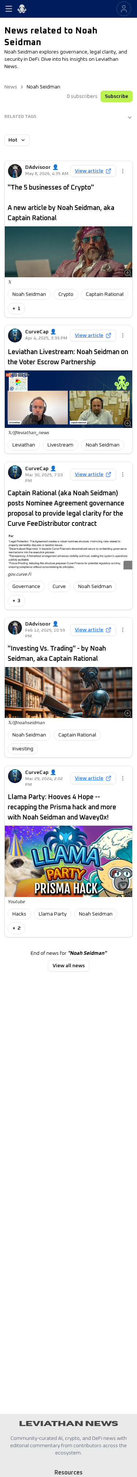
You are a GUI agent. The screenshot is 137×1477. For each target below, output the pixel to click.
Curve (59, 586)
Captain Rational (104, 294)
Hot (13, 140)
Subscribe (116, 96)
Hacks (19, 914)
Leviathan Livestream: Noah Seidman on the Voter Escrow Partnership (68, 357)
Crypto (65, 294)
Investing (22, 748)
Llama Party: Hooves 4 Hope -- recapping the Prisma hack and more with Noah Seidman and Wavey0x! (62, 807)
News (10, 87)
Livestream (60, 445)
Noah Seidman (29, 294)
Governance (26, 586)
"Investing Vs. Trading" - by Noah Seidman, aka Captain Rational (57, 654)
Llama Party (52, 914)
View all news (69, 965)
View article (89, 171)
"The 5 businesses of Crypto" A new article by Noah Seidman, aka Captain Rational (61, 203)
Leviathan (23, 445)
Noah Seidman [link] (43, 87)
